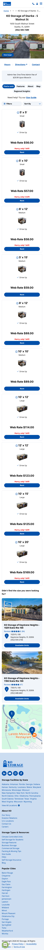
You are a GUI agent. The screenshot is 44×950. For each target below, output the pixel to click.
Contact (36, 64)
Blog (4, 863)
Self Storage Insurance (11, 860)
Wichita (5, 933)
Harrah (5, 893)
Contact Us (6, 824)
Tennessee (18, 799)
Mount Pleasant (8, 913)
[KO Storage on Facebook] (21, 773)
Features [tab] (21, 86)
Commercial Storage (10, 848)
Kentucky (13, 787)
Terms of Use (19, 947)
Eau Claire (6, 884)
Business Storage (9, 845)
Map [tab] (38, 86)
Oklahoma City (8, 916)
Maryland (37, 787)
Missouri (26, 790)
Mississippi (16, 790)
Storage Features (9, 842)
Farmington (7, 887)
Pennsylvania (35, 796)
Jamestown (6, 899)
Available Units (22, 645)
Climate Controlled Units (12, 836)
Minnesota (6, 790)
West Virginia (7, 801)
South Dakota (8, 799)
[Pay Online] (37, 4)
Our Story (6, 815)
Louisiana (22, 787)
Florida (22, 784)
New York (20, 793)
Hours (7, 64)
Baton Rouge (7, 873)
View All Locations (11, 805)
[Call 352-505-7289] (33, 4)
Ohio (16, 796)
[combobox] (32, 104)
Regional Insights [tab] (22, 91)
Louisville (6, 904)
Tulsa (4, 928)
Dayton (5, 878)
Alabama (5, 784)
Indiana (37, 784)
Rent (22, 152)
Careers (5, 826)
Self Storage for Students (12, 839)
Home (6, 11)
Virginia (33, 799)
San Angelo (6, 922)
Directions (20, 64)
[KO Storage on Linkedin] (4, 773)
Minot (4, 910)
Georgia (29, 784)
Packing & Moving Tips (11, 851)
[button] (6, 635)
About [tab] (30, 86)
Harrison (5, 896)
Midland (5, 907)
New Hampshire (9, 793)
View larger (8, 55)
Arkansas (14, 784)
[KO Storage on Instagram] (15, 773)
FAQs (4, 857)
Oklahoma (24, 796)
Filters (9, 104)
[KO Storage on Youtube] (9, 773)
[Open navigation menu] (41, 3)
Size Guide (31, 97)
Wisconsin (18, 801)
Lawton (5, 902)
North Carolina (31, 793)
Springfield (6, 925)
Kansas (5, 787)
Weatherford (7, 931)
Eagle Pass (6, 881)
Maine (29, 787)
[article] (22, 624)
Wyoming (28, 801)
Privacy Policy (17, 944)
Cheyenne (6, 875)
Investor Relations (9, 818)
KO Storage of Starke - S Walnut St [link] (29, 11)
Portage (5, 919)
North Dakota (8, 796)
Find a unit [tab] (9, 86)
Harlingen (6, 890)
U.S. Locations (8, 821)
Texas (26, 799)
